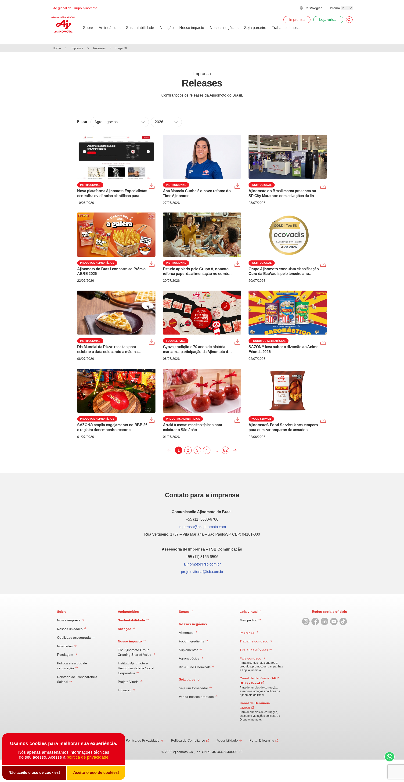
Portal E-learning (261, 740)
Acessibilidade (227, 740)
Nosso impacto (130, 641)
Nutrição (125, 629)
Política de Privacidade (142, 740)
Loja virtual (249, 611)
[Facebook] (315, 621)
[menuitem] (88, 27)
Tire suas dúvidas (254, 650)
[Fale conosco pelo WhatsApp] (389, 757)
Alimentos (186, 632)
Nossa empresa (69, 620)
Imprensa (77, 48)
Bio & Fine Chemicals (195, 667)
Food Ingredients (192, 641)
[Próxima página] (234, 450)
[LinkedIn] (324, 621)
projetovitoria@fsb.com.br (202, 572)
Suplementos (189, 650)
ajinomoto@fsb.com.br (202, 564)
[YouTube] (334, 621)
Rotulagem (65, 654)
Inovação (125, 690)
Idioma (335, 8)
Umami (185, 611)
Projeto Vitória (129, 682)
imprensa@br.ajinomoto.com (202, 527)
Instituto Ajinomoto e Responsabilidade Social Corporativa (136, 668)
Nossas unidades (70, 629)
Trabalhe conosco (254, 641)
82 (225, 450)
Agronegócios (189, 658)
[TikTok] (343, 621)
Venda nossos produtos (197, 697)
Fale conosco (251, 658)
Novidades (65, 646)
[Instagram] (306, 621)
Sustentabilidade (132, 620)
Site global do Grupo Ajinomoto (74, 8)
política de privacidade (87, 757)
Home (57, 48)
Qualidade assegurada (74, 637)
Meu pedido (249, 620)
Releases (99, 48)
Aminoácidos (129, 611)
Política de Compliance (188, 740)
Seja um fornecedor (194, 688)
